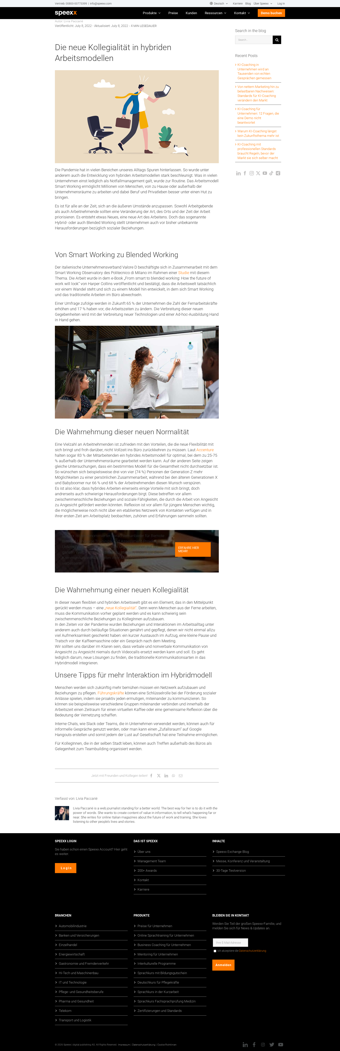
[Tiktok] (271, 173)
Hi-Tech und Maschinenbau (78, 973)
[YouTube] (265, 173)
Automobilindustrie (73, 926)
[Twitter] (258, 173)
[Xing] (278, 173)
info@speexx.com (101, 3)
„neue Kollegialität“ (120, 608)
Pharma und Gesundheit (76, 1001)
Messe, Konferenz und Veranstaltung (243, 861)
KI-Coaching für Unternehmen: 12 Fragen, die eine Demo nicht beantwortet (258, 116)
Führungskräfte (111, 693)
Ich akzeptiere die (241, 950)
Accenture (205, 449)
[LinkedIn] (238, 173)
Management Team (152, 861)
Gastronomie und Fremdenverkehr (84, 963)
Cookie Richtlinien (166, 1044)
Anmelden (223, 965)
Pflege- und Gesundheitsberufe (81, 992)
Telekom (65, 1011)
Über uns (144, 851)
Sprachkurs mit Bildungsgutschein (162, 973)
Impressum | (124, 1044)
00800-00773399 (76, 3)
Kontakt (143, 880)
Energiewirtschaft (72, 954)
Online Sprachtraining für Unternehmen (166, 935)
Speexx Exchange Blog (232, 851)
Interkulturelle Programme (157, 963)
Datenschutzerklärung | (144, 1044)
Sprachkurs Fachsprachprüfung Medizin (167, 1001)
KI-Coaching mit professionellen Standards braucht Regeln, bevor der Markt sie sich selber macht (257, 151)
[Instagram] (251, 173)
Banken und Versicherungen (79, 935)
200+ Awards (147, 870)
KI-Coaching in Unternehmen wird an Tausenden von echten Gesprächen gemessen (254, 71)
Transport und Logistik (75, 1020)
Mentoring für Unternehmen (158, 954)
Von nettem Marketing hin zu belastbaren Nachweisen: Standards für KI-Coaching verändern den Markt (258, 93)
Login (66, 868)
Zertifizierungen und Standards (160, 1011)
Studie (183, 272)
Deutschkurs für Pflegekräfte (158, 982)
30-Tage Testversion (231, 870)
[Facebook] (245, 173)
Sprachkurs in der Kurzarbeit (158, 992)
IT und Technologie (73, 982)
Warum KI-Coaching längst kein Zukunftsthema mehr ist (258, 133)
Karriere (143, 889)
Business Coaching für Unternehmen (164, 944)
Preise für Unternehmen (155, 926)
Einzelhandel (68, 944)
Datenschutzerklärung (252, 950)
